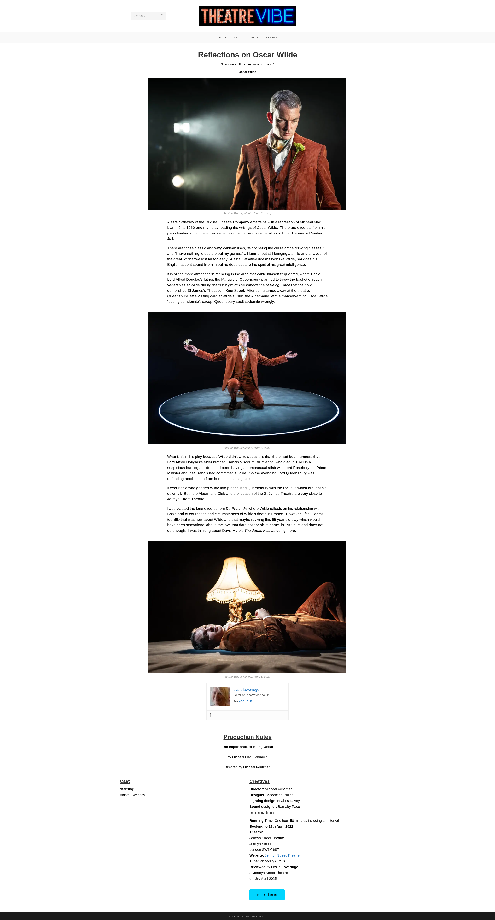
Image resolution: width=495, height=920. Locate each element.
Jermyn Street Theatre (282, 855)
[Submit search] (162, 16)
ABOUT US (245, 701)
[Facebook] (210, 715)
